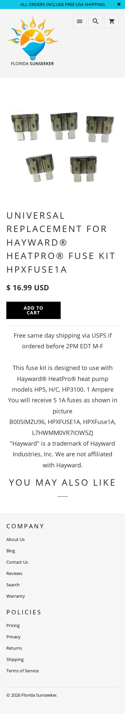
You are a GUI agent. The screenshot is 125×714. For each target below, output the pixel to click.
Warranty (15, 596)
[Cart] (111, 21)
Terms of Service (22, 671)
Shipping (15, 659)
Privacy (13, 637)
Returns (14, 648)
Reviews (14, 573)
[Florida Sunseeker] (32, 43)
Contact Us (17, 562)
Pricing (13, 625)
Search (13, 585)
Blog (10, 551)
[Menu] (80, 21)
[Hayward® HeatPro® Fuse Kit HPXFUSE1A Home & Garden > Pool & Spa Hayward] (62, 147)
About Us (15, 539)
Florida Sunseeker (39, 695)
